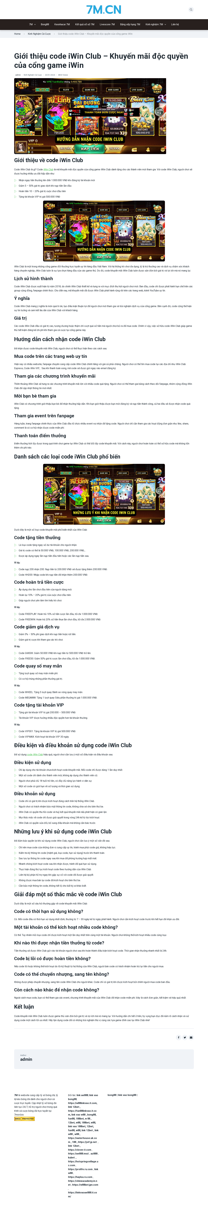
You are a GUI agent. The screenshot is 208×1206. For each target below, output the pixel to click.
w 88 (87, 1118)
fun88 (71, 1118)
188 (74, 1142)
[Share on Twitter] (185, 1037)
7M (31, 24)
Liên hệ (175, 24)
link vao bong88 (127, 1095)
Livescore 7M (107, 24)
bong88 (91, 1114)
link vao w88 (78, 1114)
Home (17, 33)
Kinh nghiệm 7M (154, 24)
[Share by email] (191, 1037)
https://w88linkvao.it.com (82, 1103)
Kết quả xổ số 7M (84, 24)
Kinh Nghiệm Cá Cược (39, 33)
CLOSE (104, 106)
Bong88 (45, 24)
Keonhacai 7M (62, 24)
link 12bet (73, 1106)
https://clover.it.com (79, 1149)
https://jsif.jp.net (87, 1142)
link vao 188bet (76, 1126)
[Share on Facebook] (178, 1037)
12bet (71, 1122)
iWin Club (48, 169)
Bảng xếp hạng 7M (130, 24)
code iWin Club (35, 754)
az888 (94, 1153)
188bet (80, 1118)
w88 (78, 1122)
